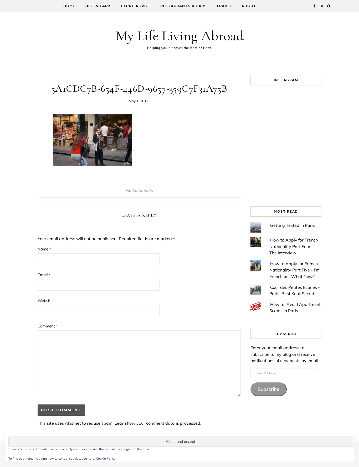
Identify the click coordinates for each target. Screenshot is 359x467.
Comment (48, 326)
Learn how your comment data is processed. (158, 423)
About (249, 6)
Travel (224, 6)
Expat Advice (136, 6)
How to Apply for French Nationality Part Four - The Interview (293, 246)
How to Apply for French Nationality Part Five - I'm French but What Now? (294, 270)
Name (44, 249)
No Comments (139, 190)
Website (45, 300)
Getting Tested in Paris (292, 225)
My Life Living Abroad (180, 35)
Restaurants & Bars (183, 6)
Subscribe (268, 389)
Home (69, 6)
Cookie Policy (105, 458)
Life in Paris (98, 6)
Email (44, 274)
